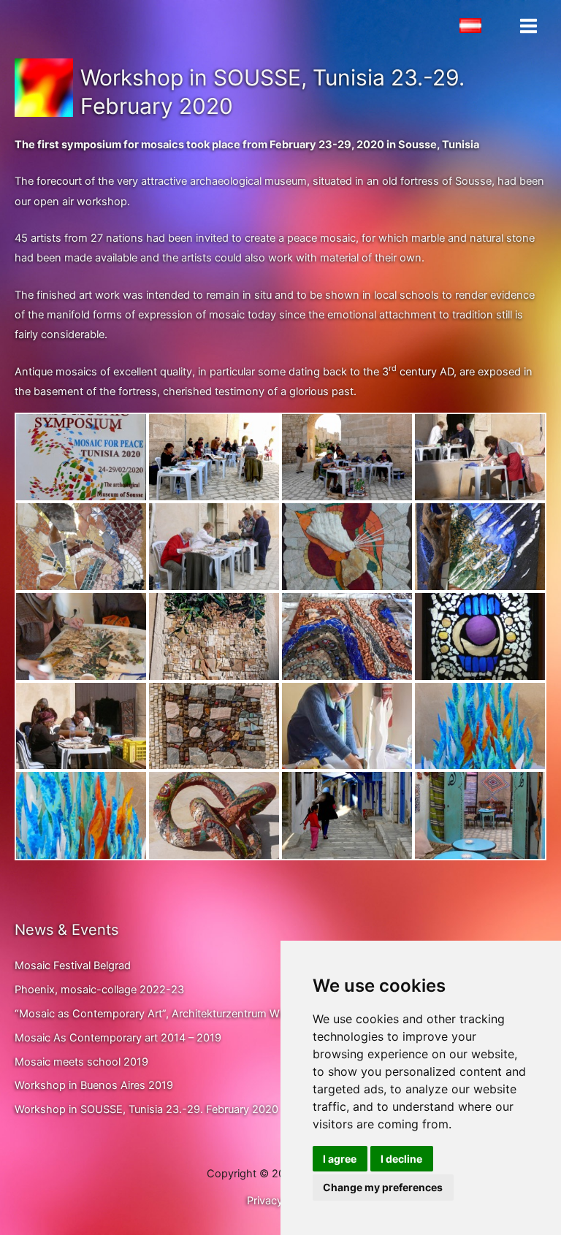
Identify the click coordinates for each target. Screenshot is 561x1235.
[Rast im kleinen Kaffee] (480, 815)
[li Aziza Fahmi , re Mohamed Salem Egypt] (81, 726)
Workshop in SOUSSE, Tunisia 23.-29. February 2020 (146, 1109)
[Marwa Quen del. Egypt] (81, 636)
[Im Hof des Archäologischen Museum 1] (214, 457)
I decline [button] (401, 1158)
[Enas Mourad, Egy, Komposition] (480, 636)
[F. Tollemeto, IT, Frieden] (480, 546)
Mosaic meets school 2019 (81, 1061)
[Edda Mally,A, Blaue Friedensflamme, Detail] (81, 815)
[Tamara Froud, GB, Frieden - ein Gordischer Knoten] (214, 815)
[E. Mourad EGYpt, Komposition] (347, 636)
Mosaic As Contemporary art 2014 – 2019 (118, 1037)
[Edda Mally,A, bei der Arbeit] (347, 726)
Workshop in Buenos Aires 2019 (94, 1085)
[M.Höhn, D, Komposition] (347, 546)
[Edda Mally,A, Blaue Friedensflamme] (480, 726)
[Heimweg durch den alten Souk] (347, 815)
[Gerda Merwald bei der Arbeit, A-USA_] (480, 457)
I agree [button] (339, 1158)
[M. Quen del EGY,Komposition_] (214, 636)
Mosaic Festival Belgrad (73, 965)
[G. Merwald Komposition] (81, 546)
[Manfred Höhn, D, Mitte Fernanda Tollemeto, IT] (214, 546)
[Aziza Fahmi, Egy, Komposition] (214, 726)
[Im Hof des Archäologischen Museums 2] (347, 457)
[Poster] (81, 457)
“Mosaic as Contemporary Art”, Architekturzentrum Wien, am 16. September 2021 (216, 1013)
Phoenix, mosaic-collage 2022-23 (99, 989)
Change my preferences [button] (383, 1187)
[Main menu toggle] (528, 26)
